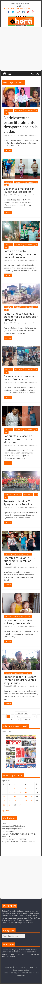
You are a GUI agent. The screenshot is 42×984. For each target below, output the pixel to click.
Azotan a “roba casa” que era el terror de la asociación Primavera (21, 317)
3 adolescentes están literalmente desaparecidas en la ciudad (21, 124)
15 (9, 796)
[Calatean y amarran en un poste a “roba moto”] (21, 347)
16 (15, 796)
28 (4, 805)
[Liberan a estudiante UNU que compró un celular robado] (21, 532)
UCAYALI (28, 554)
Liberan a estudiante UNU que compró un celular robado (19, 561)
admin (22, 135)
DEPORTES (8, 495)
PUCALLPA (18, 111)
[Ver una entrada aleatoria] (37, 73)
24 (20, 800)
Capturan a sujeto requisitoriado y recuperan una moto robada (20, 254)
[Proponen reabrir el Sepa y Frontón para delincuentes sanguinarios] (21, 651)
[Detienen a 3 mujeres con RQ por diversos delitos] (21, 160)
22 (9, 800)
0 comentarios (32, 135)
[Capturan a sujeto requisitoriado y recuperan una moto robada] (21, 222)
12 (31, 792)
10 (34, 716)
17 (20, 796)
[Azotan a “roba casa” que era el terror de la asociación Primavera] (21, 285)
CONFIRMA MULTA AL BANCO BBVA (16, 9)
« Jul (3, 811)
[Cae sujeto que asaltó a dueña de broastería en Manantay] (21, 407)
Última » (26, 719)
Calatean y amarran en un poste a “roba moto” (20, 378)
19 (31, 796)
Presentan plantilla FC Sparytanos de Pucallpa (18, 502)
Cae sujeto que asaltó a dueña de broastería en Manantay (18, 439)
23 (15, 800)
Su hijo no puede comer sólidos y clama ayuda (18, 621)
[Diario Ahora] (4, 73)
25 (26, 800)
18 (26, 796)
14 (4, 796)
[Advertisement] (21, 48)
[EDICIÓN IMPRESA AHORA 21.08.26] (21, 768)
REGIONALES (29, 111)
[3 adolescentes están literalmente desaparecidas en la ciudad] (21, 88)
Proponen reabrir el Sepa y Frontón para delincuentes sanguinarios (20, 680)
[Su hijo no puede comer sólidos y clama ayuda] (21, 594)
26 (31, 800)
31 (20, 805)
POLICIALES (8, 111)
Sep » (8, 811)
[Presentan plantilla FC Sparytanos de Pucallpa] (21, 472)
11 (26, 792)
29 (9, 805)
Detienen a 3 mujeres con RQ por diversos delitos (19, 190)
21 (4, 800)
